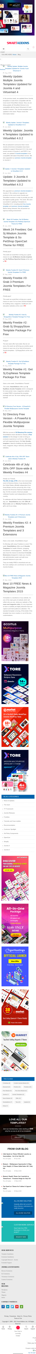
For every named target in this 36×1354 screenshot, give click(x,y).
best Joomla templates (25, 301)
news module (7, 1098)
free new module (21, 1090)
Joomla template (26, 257)
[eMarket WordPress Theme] (15, 727)
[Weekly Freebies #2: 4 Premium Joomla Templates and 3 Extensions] (16, 516)
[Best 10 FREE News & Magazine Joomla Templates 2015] (16, 576)
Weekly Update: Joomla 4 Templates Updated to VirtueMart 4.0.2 (18, 134)
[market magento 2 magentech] (15, 1051)
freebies (27, 1087)
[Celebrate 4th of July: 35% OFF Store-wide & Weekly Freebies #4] (16, 457)
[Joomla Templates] (18, 43)
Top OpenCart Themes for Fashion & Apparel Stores (17, 1187)
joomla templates (18, 1094)
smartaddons (7, 1102)
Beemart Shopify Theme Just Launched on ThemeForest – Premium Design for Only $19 (17, 1177)
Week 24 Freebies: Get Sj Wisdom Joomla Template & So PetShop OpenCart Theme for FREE (17, 237)
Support (33, 1329)
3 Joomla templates (21, 153)
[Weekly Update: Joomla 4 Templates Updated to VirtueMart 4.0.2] (16, 123)
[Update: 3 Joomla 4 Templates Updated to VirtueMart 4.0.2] (16, 170)
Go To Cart (15, 1327)
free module (7, 1090)
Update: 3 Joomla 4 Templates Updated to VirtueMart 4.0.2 (17, 180)
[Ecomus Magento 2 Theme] (15, 641)
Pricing (10, 1329)
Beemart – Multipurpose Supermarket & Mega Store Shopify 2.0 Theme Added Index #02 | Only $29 (18, 1166)
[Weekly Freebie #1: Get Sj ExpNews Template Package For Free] (16, 362)
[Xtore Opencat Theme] (15, 771)
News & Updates (7, 1158)
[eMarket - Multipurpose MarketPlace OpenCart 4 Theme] (15, 1007)
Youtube (22, 1306)
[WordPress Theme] (15, 878)
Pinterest (17, 1306)
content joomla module (21, 1083)
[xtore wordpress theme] (15, 684)
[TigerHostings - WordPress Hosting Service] (15, 966)
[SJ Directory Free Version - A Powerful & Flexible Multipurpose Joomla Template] (16, 407)
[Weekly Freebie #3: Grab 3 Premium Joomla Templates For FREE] (16, 271)
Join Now (18, 1137)
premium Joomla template (23, 158)
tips (18, 1102)
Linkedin (8, 1306)
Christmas (6, 1083)
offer (18, 1098)
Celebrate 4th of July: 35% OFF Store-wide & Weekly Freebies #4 (17, 468)
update (27, 1102)
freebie (17, 1087)
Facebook (3, 1306)
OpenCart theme (19, 259)
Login (24, 9)
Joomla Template (15, 389)
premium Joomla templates (20, 206)
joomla (6, 1094)
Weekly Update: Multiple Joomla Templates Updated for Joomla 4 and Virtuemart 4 (17, 84)
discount (6, 1087)
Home (3, 1329)
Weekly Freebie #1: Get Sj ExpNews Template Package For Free (18, 373)
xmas (5, 1106)
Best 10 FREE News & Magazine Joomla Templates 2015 (17, 587)
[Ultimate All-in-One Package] (15, 923)
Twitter (12, 1306)
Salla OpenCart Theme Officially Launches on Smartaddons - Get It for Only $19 (17, 1155)
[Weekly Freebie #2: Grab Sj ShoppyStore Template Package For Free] (16, 315)
